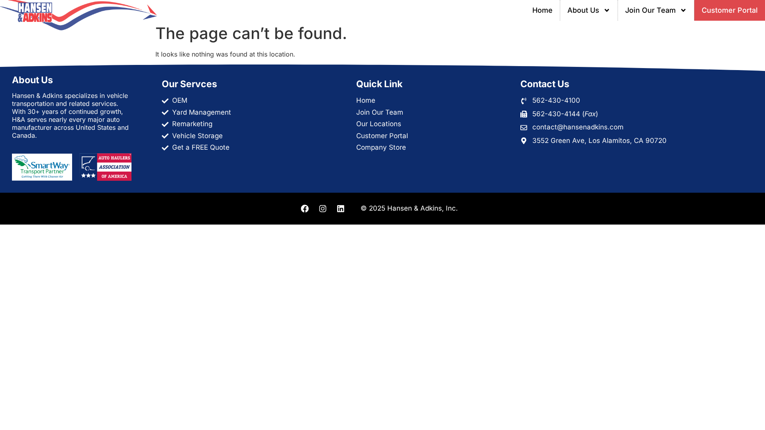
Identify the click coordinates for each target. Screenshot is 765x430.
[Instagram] (323, 209)
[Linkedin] (341, 209)
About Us (583, 10)
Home (542, 10)
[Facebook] (305, 209)
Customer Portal (730, 10)
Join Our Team (650, 10)
